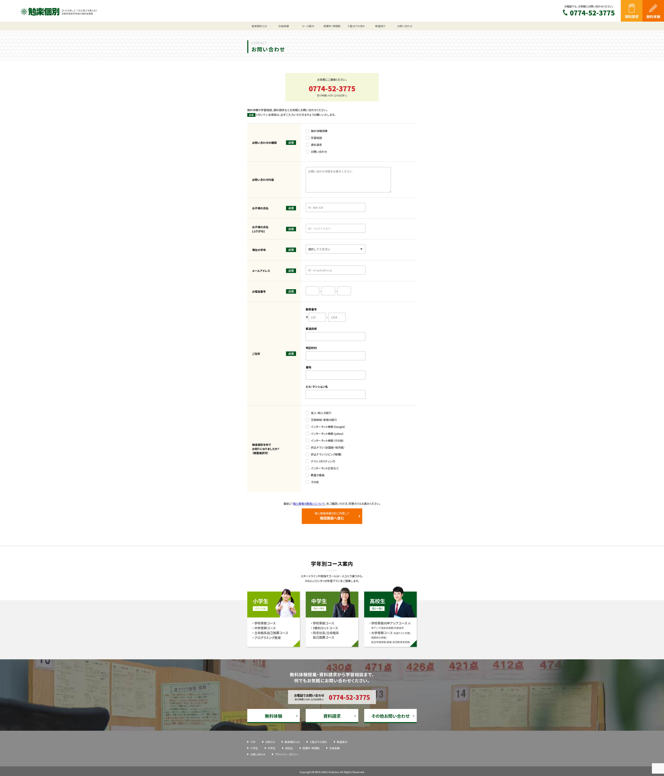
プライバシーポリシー (287, 754)
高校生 (289, 748)
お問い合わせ (257, 754)
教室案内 (342, 742)
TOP (253, 742)
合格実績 (334, 748)
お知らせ (270, 742)
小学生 (254, 748)
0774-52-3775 (332, 88)
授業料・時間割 (311, 748)
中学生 (271, 748)
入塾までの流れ (318, 742)
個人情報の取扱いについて (309, 503)
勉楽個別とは (292, 742)
